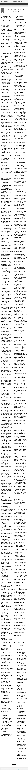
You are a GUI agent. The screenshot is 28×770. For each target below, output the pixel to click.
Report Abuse (22, 769)
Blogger (18, 769)
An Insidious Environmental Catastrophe (16, 10)
